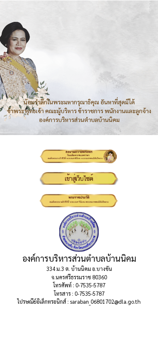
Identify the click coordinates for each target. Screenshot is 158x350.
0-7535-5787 (90, 285)
